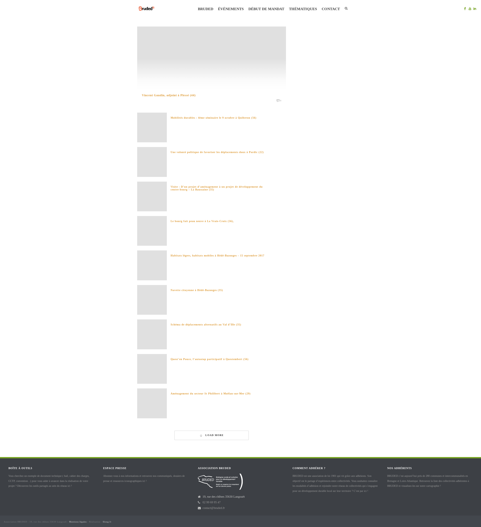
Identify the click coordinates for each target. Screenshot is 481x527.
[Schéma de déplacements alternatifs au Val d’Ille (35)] (152, 334)
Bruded (205, 9)
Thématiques (303, 9)
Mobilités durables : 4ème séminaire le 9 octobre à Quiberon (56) (213, 117)
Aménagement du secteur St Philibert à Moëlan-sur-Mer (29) (211, 393)
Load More (214, 435)
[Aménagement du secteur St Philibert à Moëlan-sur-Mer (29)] (152, 403)
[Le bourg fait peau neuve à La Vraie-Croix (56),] (152, 230)
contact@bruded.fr (214, 508)
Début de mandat (266, 9)
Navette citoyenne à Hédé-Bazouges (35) (197, 290)
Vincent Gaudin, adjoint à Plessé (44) (169, 95)
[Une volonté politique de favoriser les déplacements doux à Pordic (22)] (152, 161)
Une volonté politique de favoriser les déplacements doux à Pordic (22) (217, 152)
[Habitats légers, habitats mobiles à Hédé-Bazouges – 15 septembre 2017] (152, 265)
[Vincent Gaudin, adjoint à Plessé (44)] (211, 57)
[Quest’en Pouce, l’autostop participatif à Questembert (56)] (152, 368)
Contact (331, 9)
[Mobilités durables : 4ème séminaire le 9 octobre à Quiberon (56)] (152, 127)
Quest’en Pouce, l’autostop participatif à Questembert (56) (210, 359)
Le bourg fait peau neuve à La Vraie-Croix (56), (202, 221)
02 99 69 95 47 (212, 502)
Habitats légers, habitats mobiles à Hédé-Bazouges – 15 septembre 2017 (217, 255)
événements (231, 9)
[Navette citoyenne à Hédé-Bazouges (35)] (152, 299)
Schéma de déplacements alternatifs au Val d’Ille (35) (206, 324)
